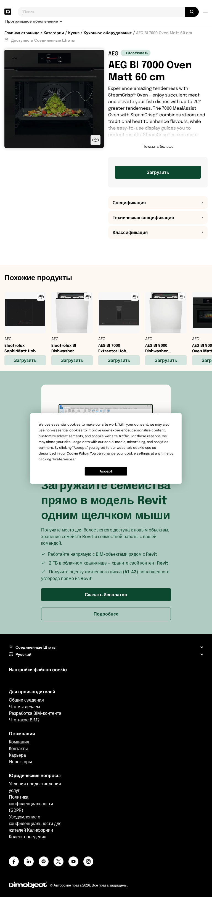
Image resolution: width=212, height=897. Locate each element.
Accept (106, 471)
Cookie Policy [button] (77, 453)
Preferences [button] (63, 459)
